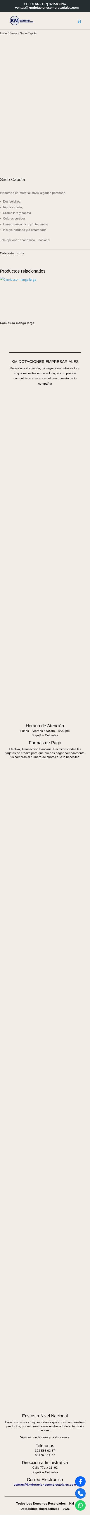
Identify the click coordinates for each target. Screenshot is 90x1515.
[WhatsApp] (80, 1505)
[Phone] (80, 1493)
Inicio (3, 33)
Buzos (13, 33)
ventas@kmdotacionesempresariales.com (45, 1484)
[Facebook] (80, 1481)
